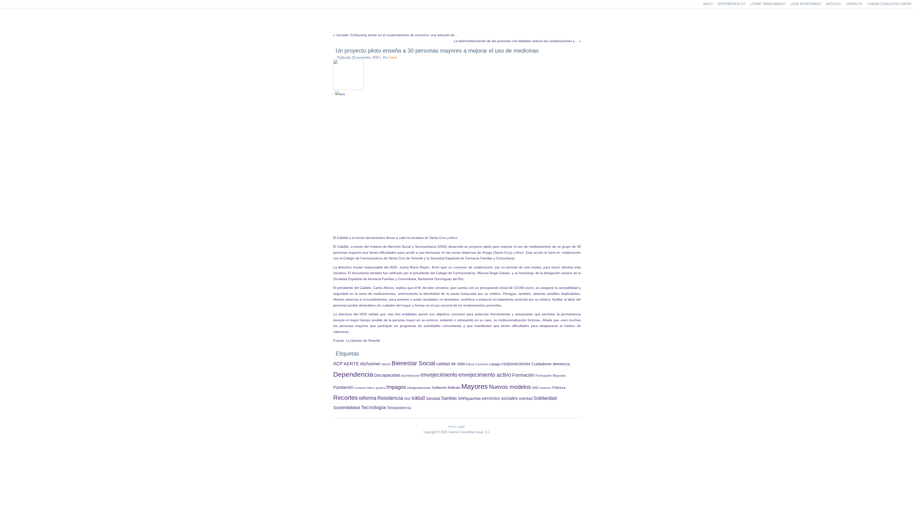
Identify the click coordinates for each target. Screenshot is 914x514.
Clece (470, 364)
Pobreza (558, 388)
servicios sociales (500, 398)
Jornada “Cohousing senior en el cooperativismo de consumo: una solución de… (397, 35)
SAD (407, 398)
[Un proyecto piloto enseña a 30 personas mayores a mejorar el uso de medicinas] (349, 89)
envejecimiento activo (484, 375)
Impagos (396, 387)
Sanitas (449, 398)
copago (494, 364)
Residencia (390, 398)
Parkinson (545, 387)
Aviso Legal (456, 426)
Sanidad (433, 398)
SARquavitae (469, 398)
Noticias (833, 4)
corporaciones (516, 363)
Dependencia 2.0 (731, 4)
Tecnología (373, 407)
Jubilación (439, 388)
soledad (525, 398)
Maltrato (454, 388)
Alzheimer (370, 363)
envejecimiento (439, 375)
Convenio (481, 364)
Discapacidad (387, 375)
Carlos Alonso (383, 288)
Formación (523, 375)
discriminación (410, 375)
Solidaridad (545, 398)
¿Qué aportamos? (805, 4)
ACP (338, 363)
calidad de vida (450, 363)
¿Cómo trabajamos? (767, 4)
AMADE (386, 364)
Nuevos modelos (510, 387)
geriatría (380, 387)
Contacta (854, 4)
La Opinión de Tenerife (363, 340)
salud (418, 398)
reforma (367, 398)
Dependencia (353, 374)
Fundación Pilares (364, 387)
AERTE (351, 363)
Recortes (345, 397)
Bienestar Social (413, 363)
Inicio (708, 4)
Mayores (474, 386)
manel (393, 57)
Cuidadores (542, 364)
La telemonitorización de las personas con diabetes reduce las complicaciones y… (516, 41)
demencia (561, 364)
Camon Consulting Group (889, 4)
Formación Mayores (551, 375)
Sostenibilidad (346, 407)
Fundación (343, 387)
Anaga (487, 252)
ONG (535, 388)
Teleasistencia (399, 407)
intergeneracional (418, 388)
